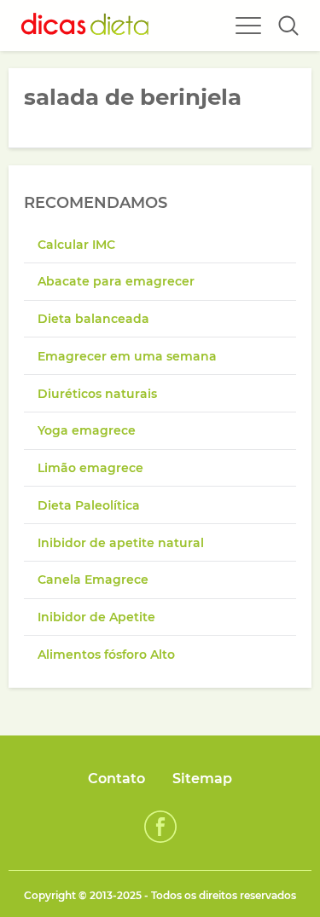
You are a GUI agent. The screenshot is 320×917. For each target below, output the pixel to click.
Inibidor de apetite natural (121, 543)
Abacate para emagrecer (116, 281)
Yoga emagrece (87, 430)
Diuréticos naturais (97, 393)
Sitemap (202, 778)
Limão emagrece (90, 468)
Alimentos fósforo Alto (106, 654)
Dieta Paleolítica (89, 505)
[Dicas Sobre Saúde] (85, 25)
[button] (288, 25)
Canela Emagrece (93, 579)
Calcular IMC (76, 244)
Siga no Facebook (160, 826)
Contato (116, 778)
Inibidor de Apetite (96, 617)
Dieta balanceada (93, 318)
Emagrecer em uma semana (127, 356)
